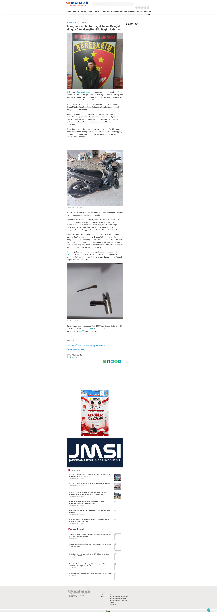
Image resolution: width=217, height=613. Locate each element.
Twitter (101, 594)
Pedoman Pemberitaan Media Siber (118, 598)
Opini (145, 11)
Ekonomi (123, 11)
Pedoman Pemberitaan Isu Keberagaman (119, 596)
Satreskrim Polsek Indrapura (76, 349)
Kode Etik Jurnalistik (114, 592)
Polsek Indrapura (100, 346)
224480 (81, 331)
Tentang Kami (113, 604)
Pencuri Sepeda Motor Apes (86, 346)
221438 (90, 328)
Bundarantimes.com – (85, 92)
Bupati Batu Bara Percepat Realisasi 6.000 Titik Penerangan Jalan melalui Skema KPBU (89, 555)
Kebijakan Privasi (114, 590)
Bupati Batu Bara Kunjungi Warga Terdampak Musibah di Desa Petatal (90, 574)
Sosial (97, 11)
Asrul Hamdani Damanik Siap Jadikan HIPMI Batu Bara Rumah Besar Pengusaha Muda (90, 545)
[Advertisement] (94, 377)
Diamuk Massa (72, 346)
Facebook (102, 590)
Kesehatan (115, 11)
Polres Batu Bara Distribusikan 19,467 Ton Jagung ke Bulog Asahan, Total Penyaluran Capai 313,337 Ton (89, 565)
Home (69, 11)
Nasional (76, 11)
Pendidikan (105, 11)
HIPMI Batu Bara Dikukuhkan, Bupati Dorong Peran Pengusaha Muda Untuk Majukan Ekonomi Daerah (90, 535)
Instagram (102, 592)
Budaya (139, 11)
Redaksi (112, 602)
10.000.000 (71, 254)
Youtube (102, 596)
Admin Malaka (77, 355)
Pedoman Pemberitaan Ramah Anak (118, 600)
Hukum (90, 11)
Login (111, 594)
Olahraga (131, 11)
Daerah (83, 11)
